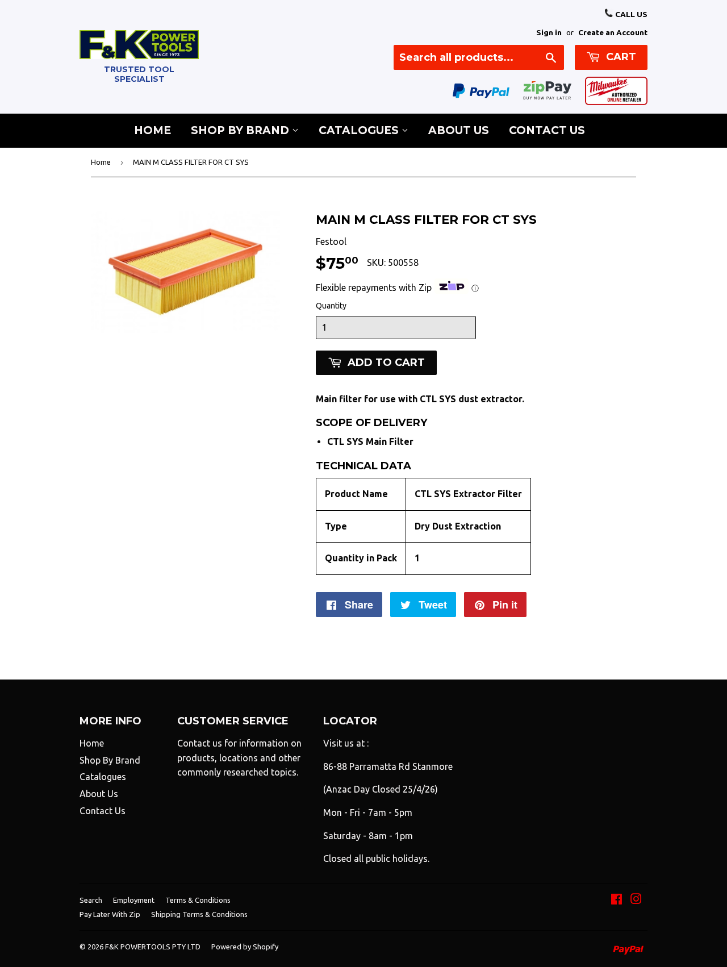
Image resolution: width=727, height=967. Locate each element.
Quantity (331, 305)
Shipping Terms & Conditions (199, 914)
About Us (458, 130)
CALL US (630, 14)
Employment (133, 900)
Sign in (549, 32)
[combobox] (479, 57)
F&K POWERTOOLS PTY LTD (152, 947)
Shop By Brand (241, 130)
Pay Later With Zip (110, 914)
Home (152, 130)
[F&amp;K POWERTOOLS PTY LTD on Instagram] (636, 900)
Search (91, 900)
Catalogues (360, 130)
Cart (619, 57)
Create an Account (612, 32)
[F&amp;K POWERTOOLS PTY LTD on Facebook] (616, 900)
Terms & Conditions (198, 900)
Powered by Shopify (244, 947)
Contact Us (547, 130)
